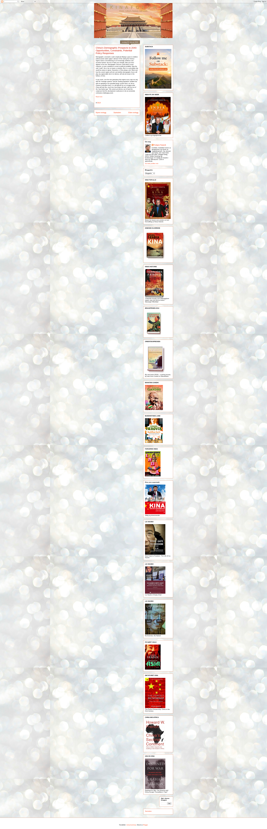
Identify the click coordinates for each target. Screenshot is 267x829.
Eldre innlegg (133, 112)
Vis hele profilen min (151, 163)
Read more (99, 96)
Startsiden (117, 112)
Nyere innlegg (101, 112)
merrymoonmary (131, 825)
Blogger (145, 825)
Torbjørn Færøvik (160, 145)
